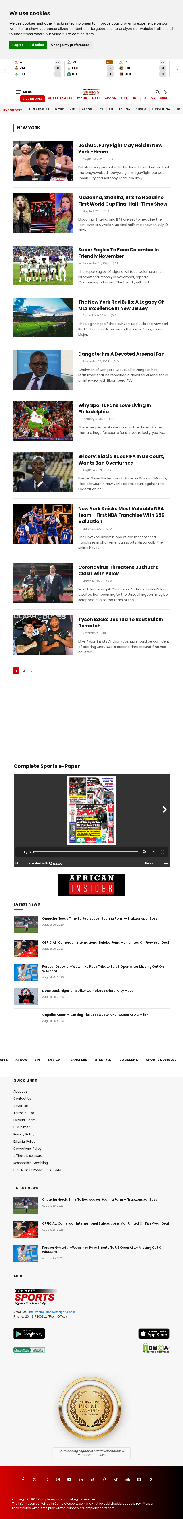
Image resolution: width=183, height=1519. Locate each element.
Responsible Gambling (30, 1163)
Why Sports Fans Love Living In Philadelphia (114, 408)
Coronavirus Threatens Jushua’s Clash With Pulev (118, 570)
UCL (124, 98)
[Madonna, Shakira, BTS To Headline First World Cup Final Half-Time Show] (43, 213)
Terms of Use (23, 1113)
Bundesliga (161, 109)
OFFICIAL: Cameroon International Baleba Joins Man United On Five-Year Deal (105, 942)
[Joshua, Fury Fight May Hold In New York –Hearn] (43, 161)
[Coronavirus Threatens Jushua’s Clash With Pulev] (43, 583)
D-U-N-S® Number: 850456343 (37, 1170)
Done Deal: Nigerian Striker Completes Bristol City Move (87, 990)
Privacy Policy (23, 1134)
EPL (135, 98)
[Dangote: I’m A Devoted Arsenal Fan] (43, 369)
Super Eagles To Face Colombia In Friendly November (118, 253)
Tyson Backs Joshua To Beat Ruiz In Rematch (120, 622)
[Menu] (24, 92)
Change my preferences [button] (70, 45)
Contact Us (22, 1098)
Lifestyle (103, 1060)
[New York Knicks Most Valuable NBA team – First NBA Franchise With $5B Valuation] (43, 524)
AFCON (111, 98)
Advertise (20, 1106)
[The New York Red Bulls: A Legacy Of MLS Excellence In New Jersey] (43, 317)
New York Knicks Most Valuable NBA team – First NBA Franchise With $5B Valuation (121, 515)
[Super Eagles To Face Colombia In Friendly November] (43, 265)
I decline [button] (37, 45)
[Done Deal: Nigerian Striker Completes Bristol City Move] (26, 996)
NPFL (96, 98)
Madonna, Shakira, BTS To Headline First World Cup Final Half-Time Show (122, 200)
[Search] (157, 92)
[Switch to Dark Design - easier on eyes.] (164, 92)
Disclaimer (21, 1127)
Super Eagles (60, 98)
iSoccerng (129, 1060)
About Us (20, 1091)
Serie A (166, 98)
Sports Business (161, 1060)
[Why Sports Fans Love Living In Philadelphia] (43, 421)
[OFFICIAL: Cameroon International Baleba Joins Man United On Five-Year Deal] (26, 948)
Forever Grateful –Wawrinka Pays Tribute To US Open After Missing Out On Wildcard (103, 968)
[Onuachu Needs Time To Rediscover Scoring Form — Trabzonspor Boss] (26, 924)
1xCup (82, 98)
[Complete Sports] (91, 92)
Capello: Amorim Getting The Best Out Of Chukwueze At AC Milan (95, 1015)
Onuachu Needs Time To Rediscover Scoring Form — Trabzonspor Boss (99, 918)
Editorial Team (24, 1120)
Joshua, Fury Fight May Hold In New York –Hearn (120, 148)
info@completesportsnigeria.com (52, 1312)
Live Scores (33, 99)
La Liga (149, 98)
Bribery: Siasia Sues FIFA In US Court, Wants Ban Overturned (121, 459)
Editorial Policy (24, 1141)
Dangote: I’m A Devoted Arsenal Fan (121, 354)
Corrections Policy (27, 1148)
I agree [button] (17, 45)
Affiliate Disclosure (27, 1155)
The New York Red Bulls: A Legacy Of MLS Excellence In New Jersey (121, 305)
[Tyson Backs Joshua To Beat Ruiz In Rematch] (43, 635)
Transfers (77, 1060)
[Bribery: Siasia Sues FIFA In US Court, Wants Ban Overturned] (43, 472)
